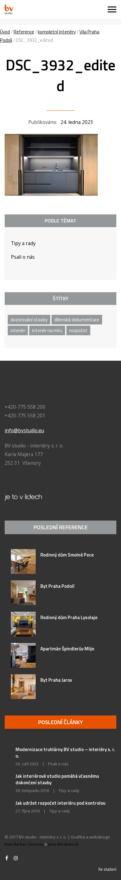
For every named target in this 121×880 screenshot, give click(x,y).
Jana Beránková (63, 844)
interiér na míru (47, 330)
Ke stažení (107, 869)
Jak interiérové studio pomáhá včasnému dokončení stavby (57, 779)
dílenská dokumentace (76, 319)
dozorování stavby (29, 319)
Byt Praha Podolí (57, 586)
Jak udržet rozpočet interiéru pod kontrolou (60, 803)
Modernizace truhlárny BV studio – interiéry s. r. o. (65, 752)
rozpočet (78, 330)
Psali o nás (23, 256)
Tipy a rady (23, 243)
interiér (18, 330)
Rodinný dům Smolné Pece (67, 554)
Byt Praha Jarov (56, 680)
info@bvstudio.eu (24, 430)
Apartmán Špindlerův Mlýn (67, 648)
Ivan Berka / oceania (24, 844)
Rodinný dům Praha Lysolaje (68, 617)
